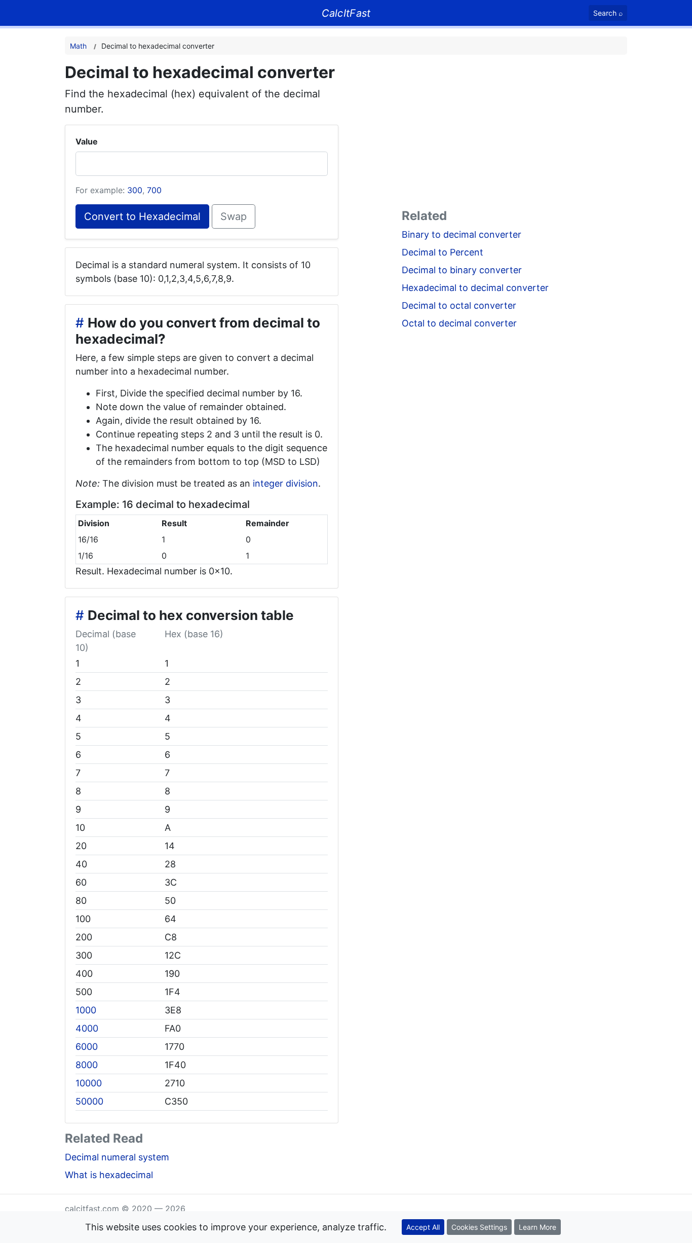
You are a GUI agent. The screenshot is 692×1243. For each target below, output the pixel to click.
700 (154, 190)
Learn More (537, 1227)
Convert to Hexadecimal (142, 216)
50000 (89, 1101)
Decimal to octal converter (459, 305)
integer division (285, 483)
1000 (85, 1010)
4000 (86, 1028)
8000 (86, 1064)
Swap (233, 216)
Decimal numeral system (117, 1157)
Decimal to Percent (442, 252)
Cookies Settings (479, 1227)
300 (134, 190)
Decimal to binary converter (462, 270)
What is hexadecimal (109, 1174)
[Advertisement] (514, 134)
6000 (86, 1046)
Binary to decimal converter (461, 234)
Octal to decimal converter (459, 323)
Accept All (423, 1227)
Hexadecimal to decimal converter (475, 287)
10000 (88, 1083)
